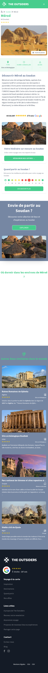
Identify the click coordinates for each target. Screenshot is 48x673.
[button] (24, 115)
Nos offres (8, 598)
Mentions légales (19, 664)
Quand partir (9, 593)
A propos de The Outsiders (14, 610)
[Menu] (44, 4)
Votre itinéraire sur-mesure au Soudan (24, 148)
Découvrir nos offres (24, 158)
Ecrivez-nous (9, 642)
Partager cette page (12, 629)
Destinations (9, 589)
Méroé (16, 12)
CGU (28, 664)
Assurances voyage (11, 620)
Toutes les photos (40, 52)
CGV (33, 664)
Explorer (24, 227)
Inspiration (8, 584)
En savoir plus (24, 189)
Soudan (8, 12)
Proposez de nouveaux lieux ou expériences (21, 625)
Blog (6, 646)
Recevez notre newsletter (14, 615)
